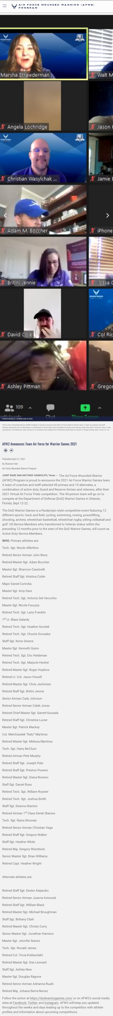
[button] (5, 6)
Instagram (51, 1003)
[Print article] (6, 450)
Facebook (19, 1003)
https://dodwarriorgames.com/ (51, 998)
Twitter (32, 1003)
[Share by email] (11, 450)
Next (107, 215)
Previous (5, 215)
